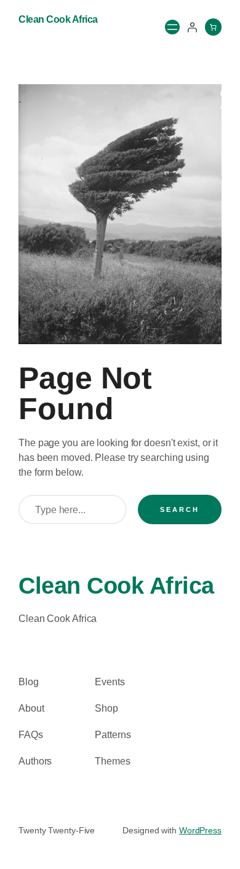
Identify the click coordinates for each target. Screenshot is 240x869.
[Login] (192, 27)
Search (179, 509)
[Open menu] (172, 27)
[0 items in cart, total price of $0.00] (213, 27)
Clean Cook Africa (58, 19)
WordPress (200, 830)
